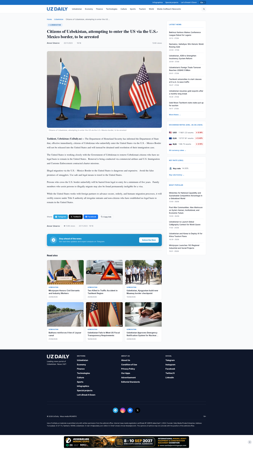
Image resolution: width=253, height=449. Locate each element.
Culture (124, 9)
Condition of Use (129, 364)
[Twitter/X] (137, 410)
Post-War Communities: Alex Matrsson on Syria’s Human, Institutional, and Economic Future (186, 210)
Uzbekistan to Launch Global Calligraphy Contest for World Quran (184, 223)
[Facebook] (130, 410)
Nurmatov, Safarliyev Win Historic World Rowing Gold (186, 45)
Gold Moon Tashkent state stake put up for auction (186, 104)
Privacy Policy (128, 369)
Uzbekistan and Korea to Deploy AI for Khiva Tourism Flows (185, 234)
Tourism (142, 9)
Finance (99, 9)
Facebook (92, 217)
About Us (125, 360)
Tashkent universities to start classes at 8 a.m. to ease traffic (185, 80)
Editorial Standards (130, 382)
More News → (175, 115)
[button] (204, 9)
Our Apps (125, 373)
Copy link (107, 217)
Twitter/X (77, 217)
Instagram (170, 364)
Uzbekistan (77, 9)
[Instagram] (122, 410)
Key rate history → (176, 175)
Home (49, 19)
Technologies (111, 9)
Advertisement (128, 377)
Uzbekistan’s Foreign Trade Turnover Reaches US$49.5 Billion (185, 68)
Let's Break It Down (189, 2)
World (151, 9)
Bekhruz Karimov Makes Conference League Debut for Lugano (185, 33)
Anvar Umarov (53, 43)
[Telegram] (115, 410)
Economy (89, 9)
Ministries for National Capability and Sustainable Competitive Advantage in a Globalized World (185, 195)
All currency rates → (177, 150)
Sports (133, 9)
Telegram (62, 217)
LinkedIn (170, 377)
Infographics (157, 2)
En (202, 2)
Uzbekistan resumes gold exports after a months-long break (186, 92)
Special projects (171, 2)
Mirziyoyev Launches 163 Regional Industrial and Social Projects (184, 246)
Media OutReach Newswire (169, 9)
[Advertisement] (126, 442)
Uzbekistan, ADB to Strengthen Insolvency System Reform (182, 57)
